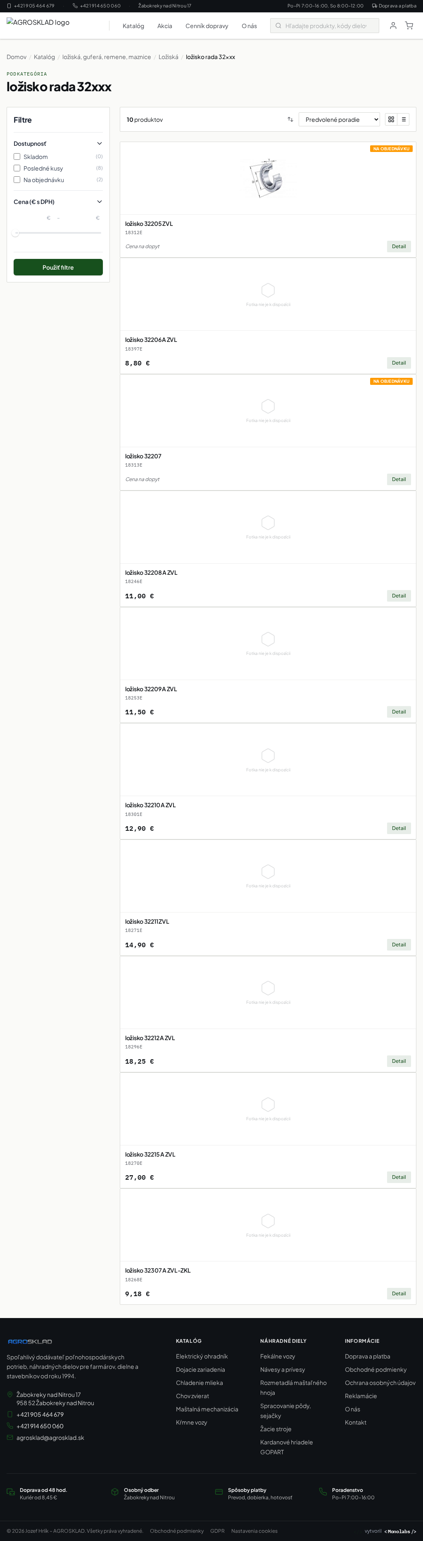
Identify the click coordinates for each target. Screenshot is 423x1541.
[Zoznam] (403, 119)
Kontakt (355, 1422)
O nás (249, 25)
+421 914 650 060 (100, 5)
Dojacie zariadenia (200, 1369)
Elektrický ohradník (202, 1356)
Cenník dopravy (206, 25)
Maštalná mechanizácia (207, 1409)
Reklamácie (361, 1395)
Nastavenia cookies (254, 1531)
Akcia (164, 25)
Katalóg (133, 25)
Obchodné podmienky (376, 1369)
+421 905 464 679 (34, 5)
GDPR (217, 1531)
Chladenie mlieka (199, 1382)
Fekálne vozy (277, 1356)
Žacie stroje (276, 1428)
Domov (16, 56)
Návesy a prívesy (282, 1369)
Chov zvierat (192, 1395)
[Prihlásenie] (393, 25)
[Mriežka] (391, 119)
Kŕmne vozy (191, 1422)
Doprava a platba (397, 5)
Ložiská (168, 56)
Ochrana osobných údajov (380, 1382)
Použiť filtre (58, 267)
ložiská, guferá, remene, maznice (106, 56)
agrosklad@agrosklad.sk (50, 1437)
